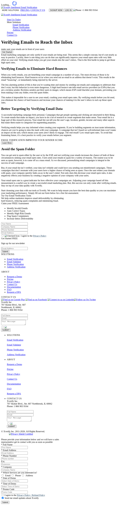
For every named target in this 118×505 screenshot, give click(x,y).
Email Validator (14, 261)
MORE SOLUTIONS (10, 10)
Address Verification (22, 30)
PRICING (25, 10)
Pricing (10, 32)
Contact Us (12, 35)
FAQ (9, 289)
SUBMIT (5, 330)
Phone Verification (21, 27)
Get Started (7, 52)
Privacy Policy (39, 236)
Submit (5, 251)
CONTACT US (37, 10)
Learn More (7, 143)
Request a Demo (14, 276)
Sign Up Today (14, 19)
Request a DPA (14, 292)
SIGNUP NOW (56, 10)
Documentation (14, 287)
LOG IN (68, 10)
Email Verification (21, 25)
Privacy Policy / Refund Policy (31, 495)
